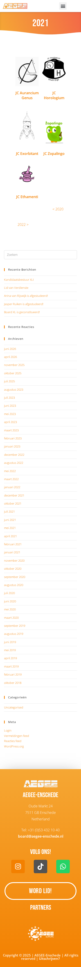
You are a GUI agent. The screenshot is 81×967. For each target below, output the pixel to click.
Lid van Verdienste (16, 288)
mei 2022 (10, 471)
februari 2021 (13, 544)
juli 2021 (9, 511)
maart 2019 (11, 666)
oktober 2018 (12, 683)
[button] (63, 6)
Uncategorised (13, 707)
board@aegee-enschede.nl (40, 836)
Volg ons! (40, 852)
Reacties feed (12, 741)
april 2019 (10, 658)
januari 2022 (12, 487)
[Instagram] (18, 866)
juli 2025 (9, 381)
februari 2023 (13, 438)
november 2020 (14, 560)
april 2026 (10, 357)
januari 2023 (12, 446)
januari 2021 (12, 552)
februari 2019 (13, 674)
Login (7, 730)
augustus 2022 (13, 463)
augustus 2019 (13, 634)
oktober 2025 (12, 373)
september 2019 (14, 626)
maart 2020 (11, 618)
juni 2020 (10, 601)
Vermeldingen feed (16, 736)
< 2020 (57, 209)
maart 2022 (11, 479)
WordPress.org (14, 746)
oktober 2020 (12, 569)
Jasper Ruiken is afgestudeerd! (23, 304)
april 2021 (10, 536)
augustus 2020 (13, 585)
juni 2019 (10, 642)
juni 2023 (10, 406)
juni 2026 (10, 349)
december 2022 (14, 455)
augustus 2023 (13, 389)
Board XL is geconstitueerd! (22, 312)
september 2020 (14, 577)
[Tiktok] (40, 866)
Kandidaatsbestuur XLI (19, 280)
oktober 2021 (12, 503)
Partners (40, 908)
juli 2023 (9, 398)
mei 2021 (10, 528)
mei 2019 (10, 650)
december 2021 (14, 495)
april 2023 (10, 422)
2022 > (23, 224)
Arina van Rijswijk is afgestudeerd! (26, 296)
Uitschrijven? (49, 958)
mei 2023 (10, 414)
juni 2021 (10, 520)
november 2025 (14, 365)
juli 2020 (9, 593)
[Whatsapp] (63, 866)
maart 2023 (11, 430)
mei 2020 (10, 609)
